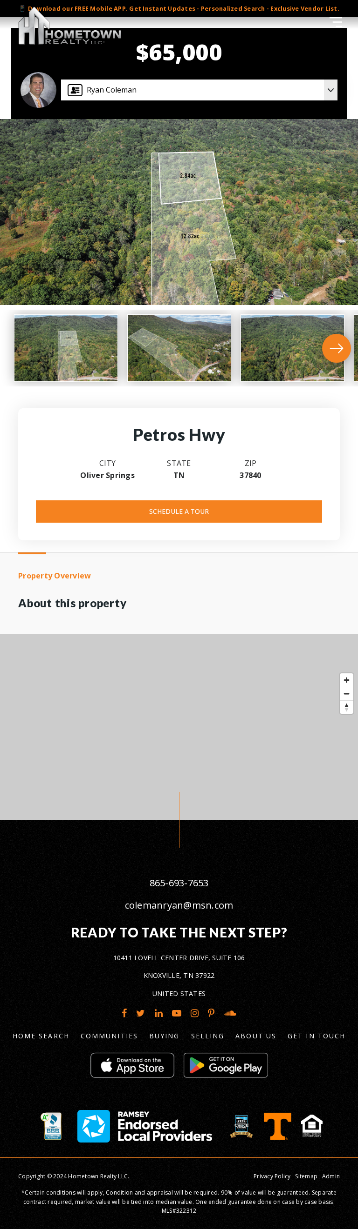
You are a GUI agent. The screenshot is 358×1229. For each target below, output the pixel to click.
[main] (179, 410)
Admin (331, 1176)
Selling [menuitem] (208, 1035)
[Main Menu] (335, 22)
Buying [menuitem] (164, 1035)
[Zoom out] (346, 693)
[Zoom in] (346, 680)
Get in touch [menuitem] (316, 1035)
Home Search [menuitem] (41, 1035)
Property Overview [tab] (54, 576)
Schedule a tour (179, 511)
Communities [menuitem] (109, 1035)
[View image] (65, 348)
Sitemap (306, 1176)
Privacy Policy (272, 1176)
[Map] (179, 727)
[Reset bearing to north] (346, 707)
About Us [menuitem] (255, 1035)
